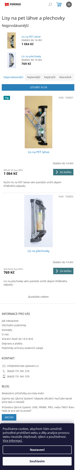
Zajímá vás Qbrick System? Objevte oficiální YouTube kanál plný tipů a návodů (37, 400)
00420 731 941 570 (18, 371)
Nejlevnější (33, 77)
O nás (5, 334)
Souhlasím (37, 461)
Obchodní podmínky (14, 325)
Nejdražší (50, 77)
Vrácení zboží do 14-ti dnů (17, 338)
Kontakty (7, 330)
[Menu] (69, 4)
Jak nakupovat (10, 320)
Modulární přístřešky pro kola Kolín (23, 393)
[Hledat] (50, 4)
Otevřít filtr (38, 87)
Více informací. (13, 441)
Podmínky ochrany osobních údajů (22, 348)
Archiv (9, 417)
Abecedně (65, 77)
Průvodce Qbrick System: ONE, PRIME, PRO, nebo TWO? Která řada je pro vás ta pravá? (38, 409)
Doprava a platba (12, 343)
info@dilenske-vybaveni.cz (23, 366)
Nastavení (37, 450)
